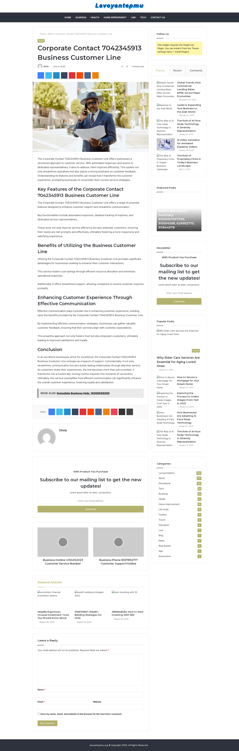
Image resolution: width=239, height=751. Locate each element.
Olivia (46, 66)
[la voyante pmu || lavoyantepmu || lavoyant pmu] (119, 6)
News (162, 540)
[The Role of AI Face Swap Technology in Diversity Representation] (166, 127)
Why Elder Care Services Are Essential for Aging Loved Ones (178, 362)
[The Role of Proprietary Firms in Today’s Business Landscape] (166, 162)
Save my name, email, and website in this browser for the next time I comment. (81, 714)
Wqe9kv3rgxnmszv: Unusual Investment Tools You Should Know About (53, 614)
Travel (162, 519)
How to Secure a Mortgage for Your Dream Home (188, 380)
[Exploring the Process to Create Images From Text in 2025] (166, 400)
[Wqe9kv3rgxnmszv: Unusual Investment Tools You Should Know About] (54, 600)
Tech (143, 17)
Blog (161, 535)
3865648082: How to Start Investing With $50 (127, 613)
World (50, 34)
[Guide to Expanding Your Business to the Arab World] (166, 109)
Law (133, 17)
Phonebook (164, 483)
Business (81, 17)
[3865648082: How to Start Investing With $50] (128, 600)
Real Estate (165, 546)
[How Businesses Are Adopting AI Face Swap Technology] (166, 418)
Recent (177, 70)
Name (41, 689)
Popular (160, 70)
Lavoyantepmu (166, 473)
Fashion (163, 514)
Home (68, 17)
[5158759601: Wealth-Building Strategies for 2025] (91, 600)
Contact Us (158, 17)
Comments (196, 70)
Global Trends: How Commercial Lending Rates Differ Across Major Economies (189, 89)
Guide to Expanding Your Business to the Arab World (189, 108)
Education (164, 525)
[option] (179, 213)
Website (97, 701)
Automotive (165, 556)
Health (95, 17)
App (161, 551)
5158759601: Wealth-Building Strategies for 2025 (88, 614)
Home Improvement (115, 17)
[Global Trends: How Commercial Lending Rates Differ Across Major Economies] (166, 89)
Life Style (164, 509)
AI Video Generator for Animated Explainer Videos (188, 143)
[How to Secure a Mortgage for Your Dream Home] (166, 382)
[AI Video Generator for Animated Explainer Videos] (166, 144)
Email (41, 701)
